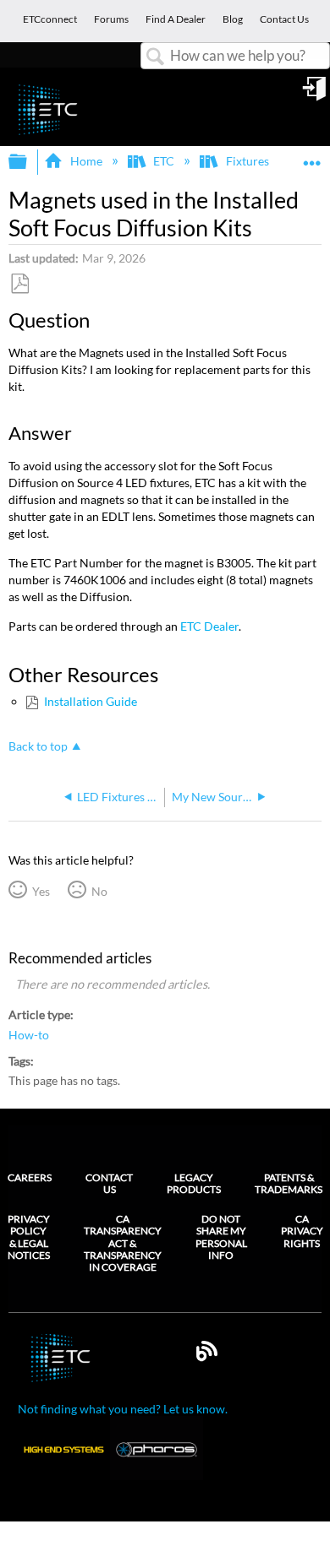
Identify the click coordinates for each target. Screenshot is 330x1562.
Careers (30, 1177)
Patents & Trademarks (288, 1183)
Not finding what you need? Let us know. (123, 1409)
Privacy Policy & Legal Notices (29, 1237)
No (99, 891)
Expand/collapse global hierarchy (28, 162)
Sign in (315, 94)
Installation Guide (90, 701)
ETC (164, 161)
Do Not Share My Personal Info (221, 1237)
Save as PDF (19, 284)
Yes (40, 891)
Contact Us (109, 1183)
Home (86, 161)
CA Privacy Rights (302, 1231)
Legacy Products (194, 1183)
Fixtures (247, 161)
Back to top (38, 746)
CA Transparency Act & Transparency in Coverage (123, 1243)
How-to (28, 1035)
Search (155, 57)
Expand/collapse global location (312, 156)
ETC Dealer (209, 626)
